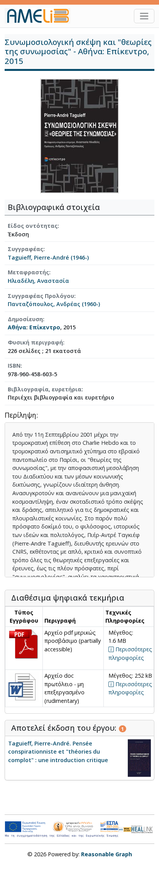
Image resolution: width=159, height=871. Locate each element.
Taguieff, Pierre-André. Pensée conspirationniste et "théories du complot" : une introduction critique (58, 752)
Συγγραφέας (25, 249)
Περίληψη (20, 415)
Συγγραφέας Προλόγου (41, 296)
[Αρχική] (40, 16)
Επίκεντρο (44, 327)
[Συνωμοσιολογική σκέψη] (79, 135)
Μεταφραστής (28, 272)
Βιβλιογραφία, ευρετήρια (44, 389)
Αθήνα (17, 327)
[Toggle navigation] (144, 16)
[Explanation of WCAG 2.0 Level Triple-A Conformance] (125, 829)
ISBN (14, 365)
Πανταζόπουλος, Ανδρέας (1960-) (54, 304)
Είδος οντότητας (33, 225)
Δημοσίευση (25, 319)
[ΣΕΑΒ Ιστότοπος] (142, 828)
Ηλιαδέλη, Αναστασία (38, 280)
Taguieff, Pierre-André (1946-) (48, 257)
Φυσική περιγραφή (35, 342)
